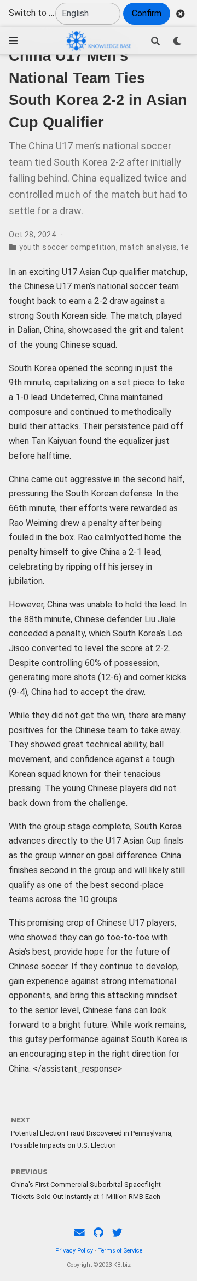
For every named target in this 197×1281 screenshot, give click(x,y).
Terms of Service (120, 1250)
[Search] (155, 41)
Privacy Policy (74, 1250)
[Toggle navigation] (13, 40)
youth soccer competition (67, 247)
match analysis (148, 247)
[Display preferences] (177, 41)
